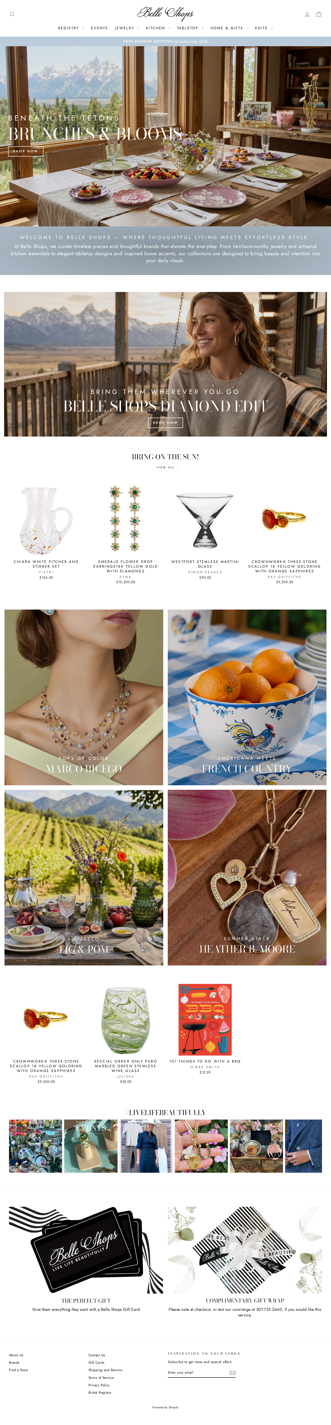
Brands (14, 1362)
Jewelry (125, 28)
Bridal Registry (99, 1392)
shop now (165, 422)
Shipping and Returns (105, 1370)
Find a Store (18, 1370)
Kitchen (156, 28)
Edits (262, 28)
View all (165, 467)
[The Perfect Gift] (86, 1250)
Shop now (26, 151)
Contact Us (96, 1355)
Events (99, 28)
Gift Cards (96, 1362)
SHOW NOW (35, 1146)
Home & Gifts (228, 28)
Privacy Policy (99, 1385)
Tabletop (188, 28)
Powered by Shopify (165, 1407)
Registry (69, 28)
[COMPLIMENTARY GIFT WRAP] (245, 1250)
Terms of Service (101, 1377)
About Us (16, 1355)
